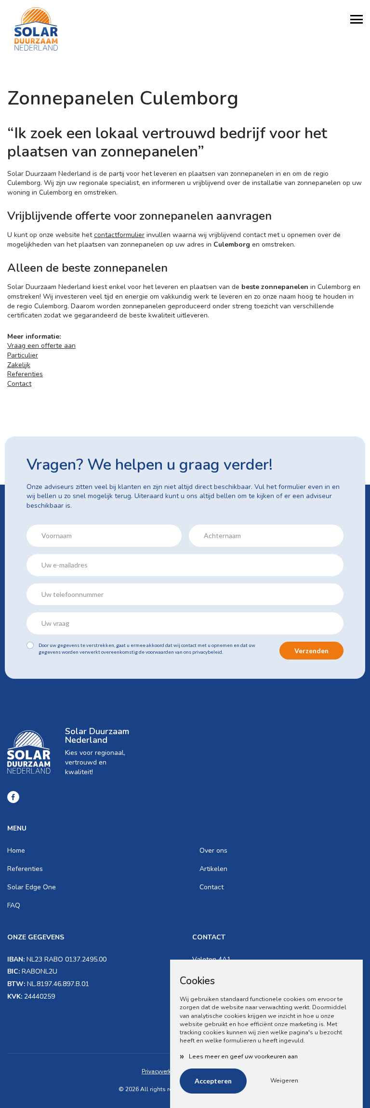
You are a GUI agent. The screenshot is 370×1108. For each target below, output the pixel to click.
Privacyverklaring (164, 1071)
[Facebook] (13, 797)
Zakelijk (18, 364)
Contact (19, 383)
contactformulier (119, 234)
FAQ (13, 905)
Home (16, 850)
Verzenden (311, 650)
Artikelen (213, 868)
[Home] (36, 29)
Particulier (22, 355)
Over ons (213, 850)
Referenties (25, 374)
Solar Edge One (31, 887)
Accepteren (213, 1081)
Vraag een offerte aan (41, 345)
